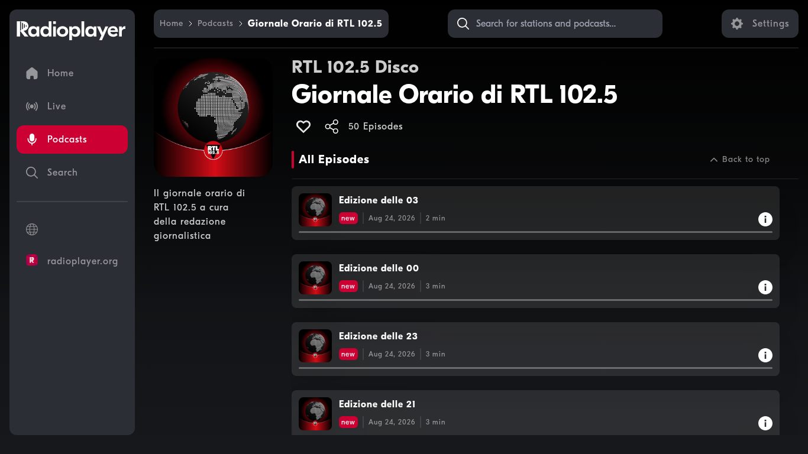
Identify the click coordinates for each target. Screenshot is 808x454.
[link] (171, 24)
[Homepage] (71, 30)
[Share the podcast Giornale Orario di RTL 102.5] (332, 126)
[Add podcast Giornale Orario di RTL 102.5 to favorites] (303, 126)
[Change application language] (72, 229)
